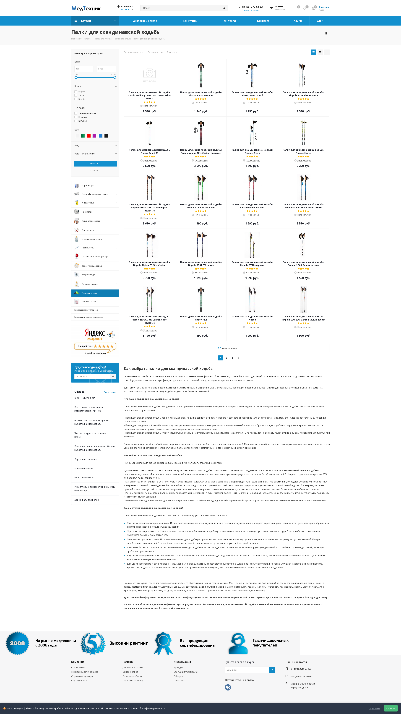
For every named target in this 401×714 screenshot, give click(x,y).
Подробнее (374, 708)
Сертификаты (79, 680)
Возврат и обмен (132, 676)
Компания (77, 662)
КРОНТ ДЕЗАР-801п (84, 397)
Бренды (178, 667)
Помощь (127, 662)
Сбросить (95, 170)
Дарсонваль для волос (86, 499)
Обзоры (178, 676)
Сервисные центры (82, 676)
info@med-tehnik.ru (301, 676)
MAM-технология (83, 468)
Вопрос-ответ (130, 671)
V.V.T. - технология (84, 477)
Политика (179, 680)
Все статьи (110, 392)
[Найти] (224, 8)
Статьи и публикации (186, 671)
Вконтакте (228, 687)
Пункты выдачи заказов (84, 671)
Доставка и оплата (132, 667)
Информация (182, 662)
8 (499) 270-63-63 (252, 6)
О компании (78, 667)
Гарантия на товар (132, 680)
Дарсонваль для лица (85, 459)
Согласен (390, 708)
